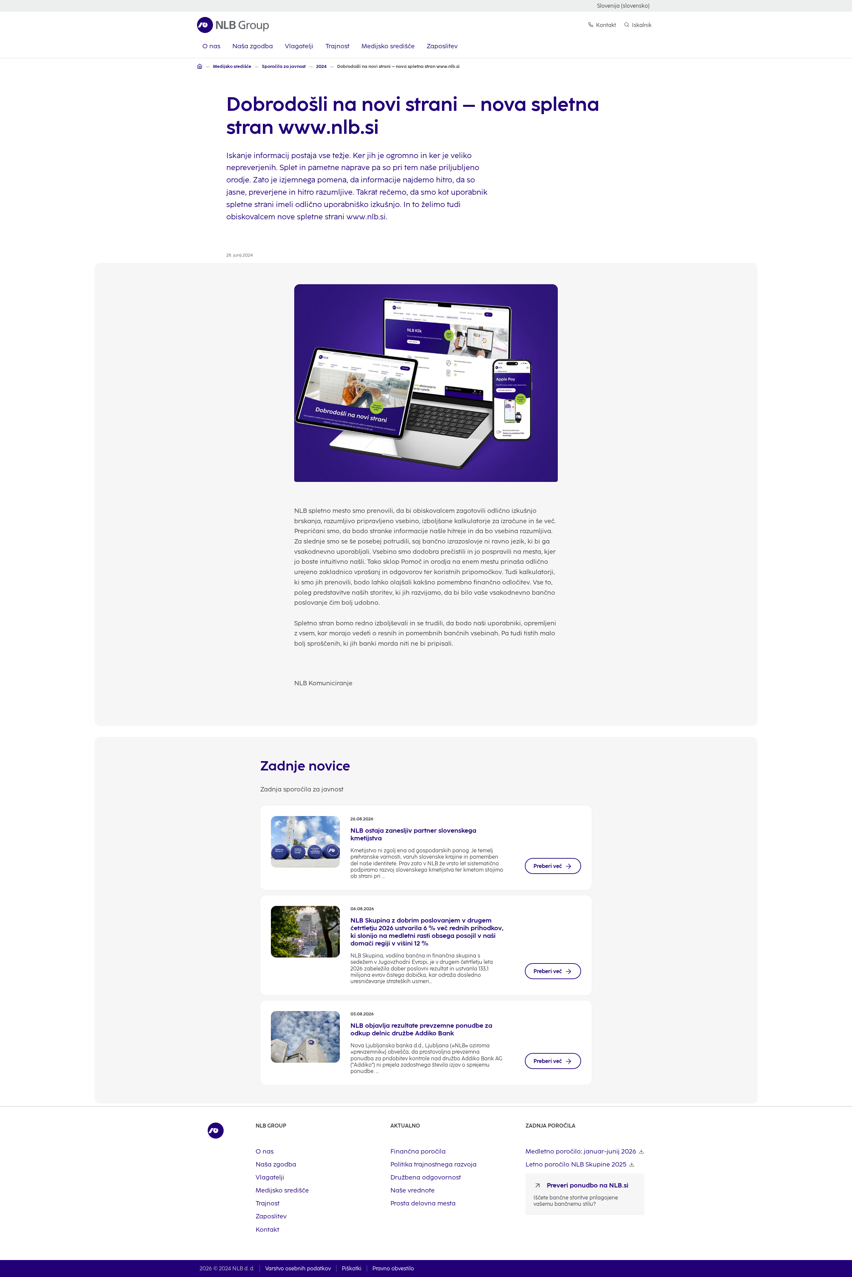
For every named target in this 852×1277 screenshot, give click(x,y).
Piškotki (351, 1268)
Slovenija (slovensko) (623, 6)
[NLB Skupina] (199, 66)
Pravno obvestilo (393, 1268)
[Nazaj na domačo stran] (233, 25)
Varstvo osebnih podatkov (298, 1268)
